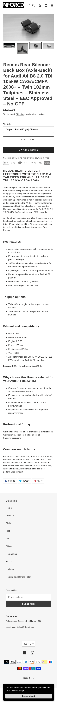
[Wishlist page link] (28, 5)
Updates (10, 569)
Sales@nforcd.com (12, 438)
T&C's (9, 561)
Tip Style (7, 124)
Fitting (9, 546)
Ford (8, 531)
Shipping (20, 114)
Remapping (11, 554)
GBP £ (27, 644)
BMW (8, 523)
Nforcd (31, 678)
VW (7, 538)
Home (9, 508)
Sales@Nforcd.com (25, 627)
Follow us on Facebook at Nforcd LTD (23, 621)
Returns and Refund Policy (18, 577)
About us (10, 515)
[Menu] (52, 5)
